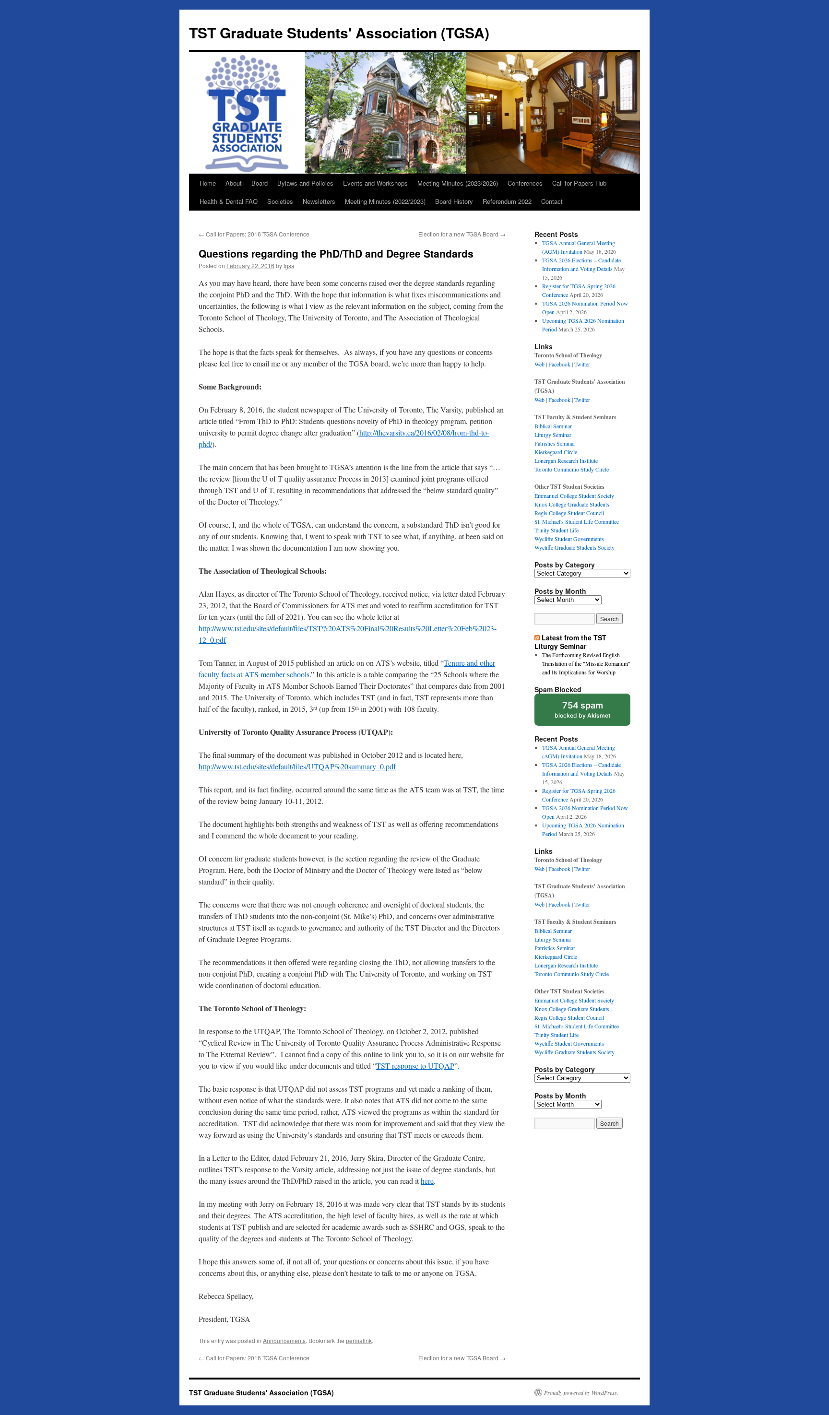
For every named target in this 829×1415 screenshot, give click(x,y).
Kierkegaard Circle (555, 452)
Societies (280, 201)
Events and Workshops (375, 183)
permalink (359, 1340)
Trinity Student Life (556, 530)
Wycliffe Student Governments (569, 538)
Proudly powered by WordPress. (581, 1392)
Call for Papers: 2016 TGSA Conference (254, 234)
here (427, 1181)
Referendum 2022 (507, 201)
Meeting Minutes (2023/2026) (457, 183)
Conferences (525, 183)
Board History (454, 201)
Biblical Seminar (553, 426)
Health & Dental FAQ (229, 201)
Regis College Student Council (569, 513)
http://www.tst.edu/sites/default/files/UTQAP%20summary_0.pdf (297, 766)
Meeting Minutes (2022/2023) (385, 201)
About (233, 183)
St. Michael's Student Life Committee (576, 521)
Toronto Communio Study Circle (571, 469)
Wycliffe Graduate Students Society (574, 547)
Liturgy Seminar (552, 434)
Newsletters (319, 201)
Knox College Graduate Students (571, 504)
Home (208, 183)
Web (539, 364)
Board (259, 183)
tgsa (289, 265)
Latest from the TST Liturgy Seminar (570, 642)
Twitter (582, 364)
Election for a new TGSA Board (462, 234)
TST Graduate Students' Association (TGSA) (339, 32)
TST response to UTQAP (415, 1066)
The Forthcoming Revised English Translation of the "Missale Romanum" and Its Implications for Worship (586, 663)
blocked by (583, 709)
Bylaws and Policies (305, 183)
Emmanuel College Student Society (574, 495)
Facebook (559, 364)
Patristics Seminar (554, 443)
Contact (552, 201)
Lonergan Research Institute (566, 460)
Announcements (284, 1340)
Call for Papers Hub (579, 183)
